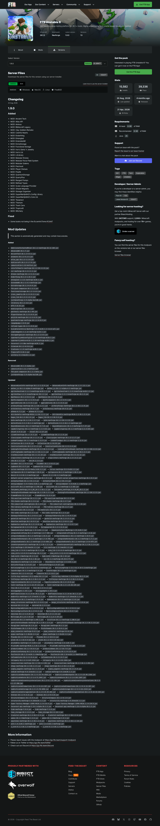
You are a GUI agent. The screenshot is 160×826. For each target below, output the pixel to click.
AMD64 (13, 84)
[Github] (150, 819)
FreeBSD (58, 90)
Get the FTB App (133, 72)
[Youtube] (139, 819)
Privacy (127, 771)
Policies (127, 786)
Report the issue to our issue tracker (129, 151)
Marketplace (101, 797)
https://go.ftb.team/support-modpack (60, 740)
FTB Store (100, 779)
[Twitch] (134, 819)
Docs (73, 775)
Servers (71, 786)
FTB (124, 173)
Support (71, 782)
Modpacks (100, 782)
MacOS (38, 90)
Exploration (140, 173)
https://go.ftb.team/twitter (40, 743)
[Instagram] (129, 819)
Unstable (127, 177)
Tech (131, 173)
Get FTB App (144, 4)
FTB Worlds (101, 775)
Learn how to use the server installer (95, 84)
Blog (70, 771)
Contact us (72, 793)
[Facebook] (145, 819)
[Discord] (113, 819)
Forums (99, 801)
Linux (47, 90)
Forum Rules (129, 779)
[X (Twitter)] (123, 819)
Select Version (56, 61)
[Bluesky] (118, 819)
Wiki (98, 790)
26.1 (117, 173)
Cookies (127, 782)
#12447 (49, 221)
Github (99, 804)
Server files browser (123, 255)
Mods (40, 50)
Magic (118, 177)
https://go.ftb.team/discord (42, 745)
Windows (26, 90)
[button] (42, 4)
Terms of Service (131, 775)
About (20, 50)
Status (71, 790)
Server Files (101, 786)
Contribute (72, 779)
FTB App (99, 771)
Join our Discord (135, 161)
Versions (61, 50)
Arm (21, 84)
